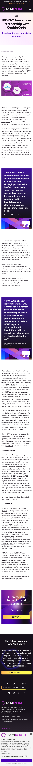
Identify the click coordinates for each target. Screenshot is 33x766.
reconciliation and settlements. (20, 124)
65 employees (6, 569)
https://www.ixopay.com (13, 579)
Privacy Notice (15, 716)
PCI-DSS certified (21, 515)
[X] (14, 693)
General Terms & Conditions (19, 719)
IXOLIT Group (21, 553)
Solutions (5, 728)
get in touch (9, 446)
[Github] (9, 693)
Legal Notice (5, 716)
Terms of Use (5, 719)
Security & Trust (7, 721)
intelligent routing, (19, 117)
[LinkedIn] (19, 693)
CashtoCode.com (11, 499)
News (16, 16)
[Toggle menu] (30, 9)
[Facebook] (24, 693)
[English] (11, 9)
